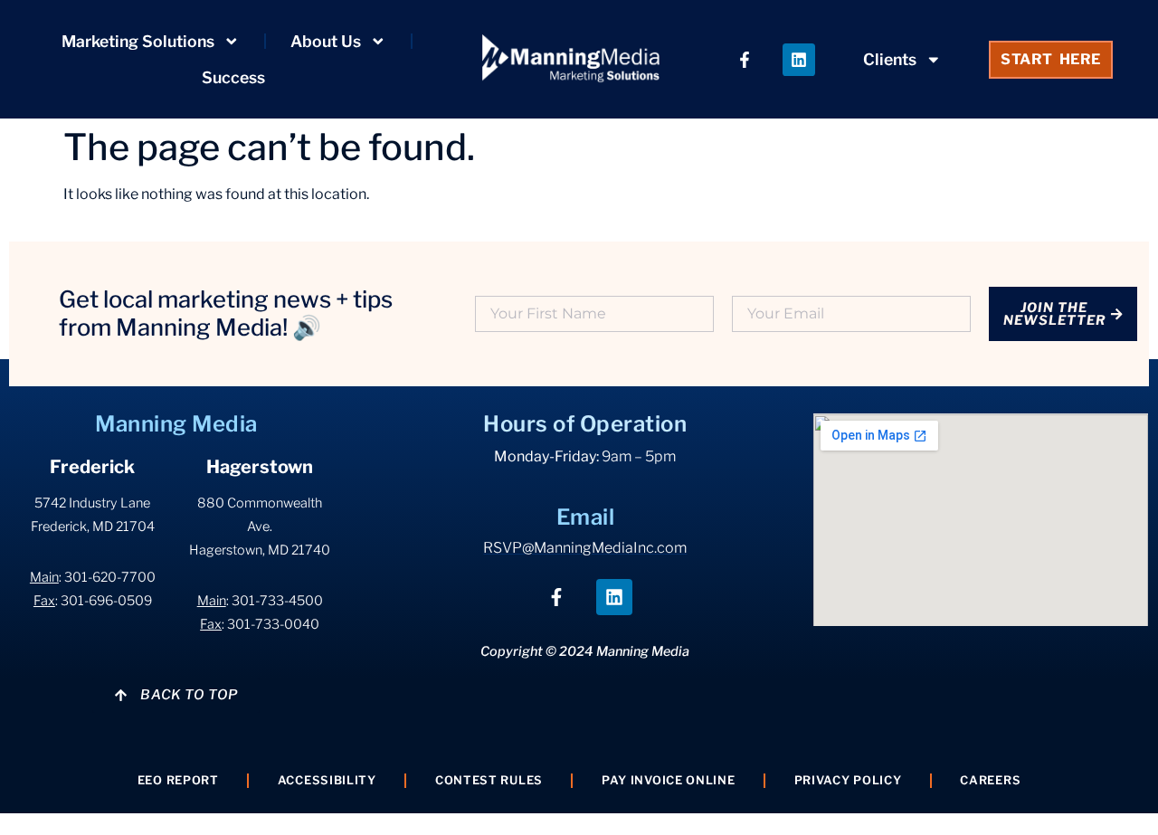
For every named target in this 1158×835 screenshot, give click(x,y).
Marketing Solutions (138, 41)
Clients (889, 59)
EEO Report (178, 780)
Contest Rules (489, 780)
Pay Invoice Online (669, 780)
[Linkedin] (799, 59)
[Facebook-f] (744, 59)
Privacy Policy (848, 780)
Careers (990, 780)
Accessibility (327, 780)
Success (233, 77)
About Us (325, 41)
